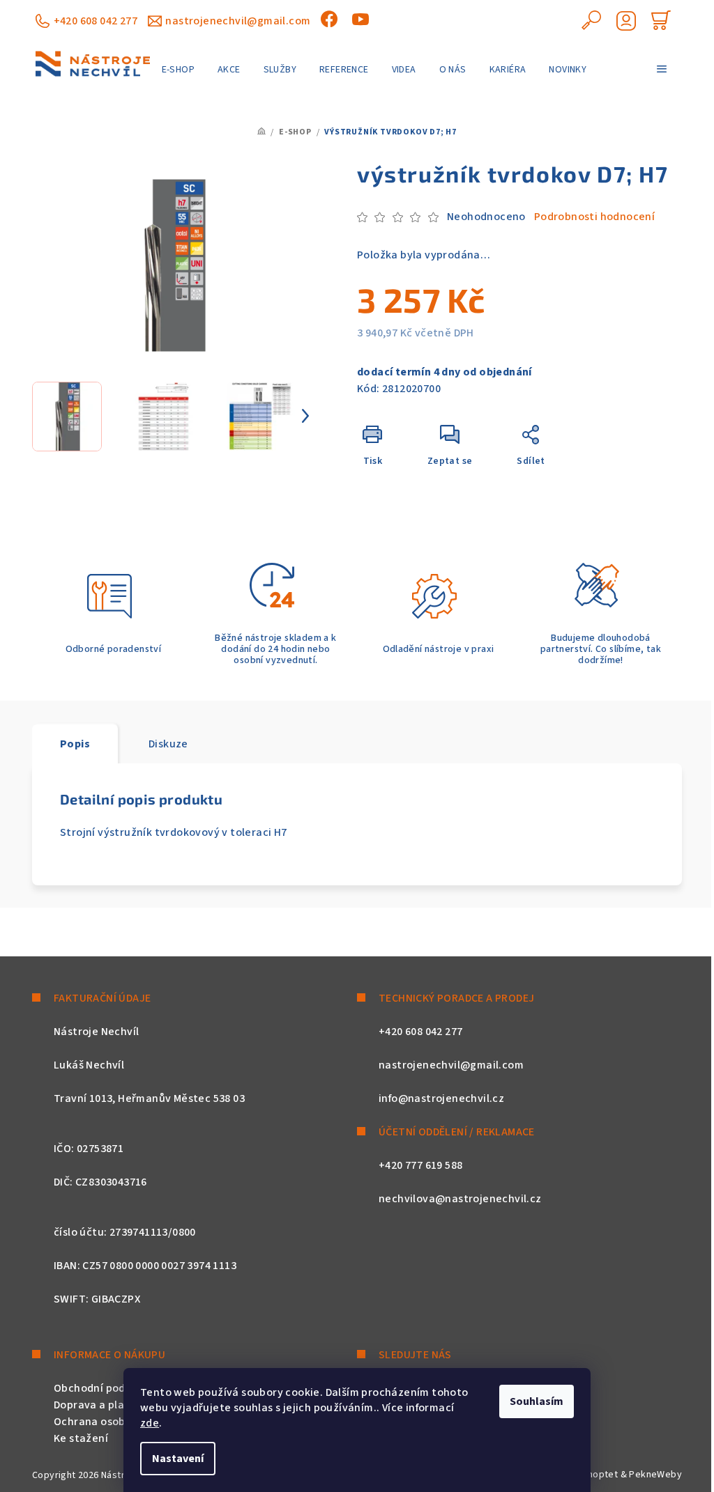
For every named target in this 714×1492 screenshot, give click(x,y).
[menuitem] (178, 70)
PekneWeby (655, 1475)
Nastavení (178, 1458)
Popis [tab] (75, 744)
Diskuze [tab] (168, 744)
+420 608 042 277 (95, 21)
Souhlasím (536, 1401)
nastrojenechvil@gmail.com (237, 21)
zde (149, 1423)
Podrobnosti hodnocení (594, 216)
